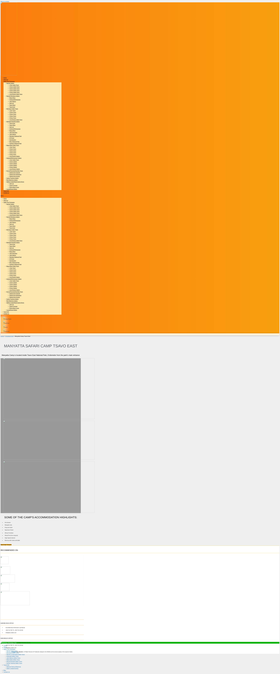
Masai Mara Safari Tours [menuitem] (13, 659)
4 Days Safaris (13, 165)
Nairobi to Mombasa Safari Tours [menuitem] (15, 654)
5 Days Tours (12, 118)
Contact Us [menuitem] (7, 672)
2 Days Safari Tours (14, 87)
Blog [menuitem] (5, 670)
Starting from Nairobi (14, 172)
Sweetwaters (12, 139)
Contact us (6, 192)
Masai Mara (12, 98)
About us (6, 79)
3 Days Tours (12, 114)
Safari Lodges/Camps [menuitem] (12, 668)
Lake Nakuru (12, 101)
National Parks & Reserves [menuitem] (13, 666)
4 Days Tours (12, 116)
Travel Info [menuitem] (6, 665)
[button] (31, 196)
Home (5, 77)
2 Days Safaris (13, 161)
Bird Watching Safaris (12, 180)
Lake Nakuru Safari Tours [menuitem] (13, 658)
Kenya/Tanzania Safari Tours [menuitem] (14, 661)
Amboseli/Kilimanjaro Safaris (13, 158)
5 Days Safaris (13, 167)
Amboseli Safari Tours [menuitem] (12, 656)
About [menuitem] (5, 647)
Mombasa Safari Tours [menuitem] (12, 652)
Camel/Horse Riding (11, 189)
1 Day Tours (12, 110)
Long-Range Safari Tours (15, 94)
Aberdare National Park (15, 136)
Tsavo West (12, 105)
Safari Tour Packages (9, 81)
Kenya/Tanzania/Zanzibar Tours (14, 171)
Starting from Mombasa (15, 174)
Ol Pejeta (11, 138)
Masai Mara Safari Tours (12, 145)
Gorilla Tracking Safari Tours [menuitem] (14, 663)
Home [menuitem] (5, 645)
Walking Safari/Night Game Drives (15, 181)
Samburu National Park (15, 143)
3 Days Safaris (13, 163)
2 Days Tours (12, 112)
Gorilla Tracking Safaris (12, 178)
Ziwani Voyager (13, 185)
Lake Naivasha (13, 132)
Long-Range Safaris (14, 169)
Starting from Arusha (14, 176)
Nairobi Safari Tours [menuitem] (11, 651)
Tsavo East (12, 107)
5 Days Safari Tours (14, 92)
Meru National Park (14, 141)
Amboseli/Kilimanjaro (14, 99)
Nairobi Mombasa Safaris (13, 96)
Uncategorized (9, 336)
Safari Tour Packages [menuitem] (9, 649)
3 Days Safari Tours (14, 88)
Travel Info (6, 191)
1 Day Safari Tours (14, 85)
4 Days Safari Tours (14, 90)
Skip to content (5, 1)
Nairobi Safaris (10, 83)
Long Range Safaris (14, 156)
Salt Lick (11, 103)
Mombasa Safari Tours (12, 108)
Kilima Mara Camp (14, 187)
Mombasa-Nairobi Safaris (13, 121)
